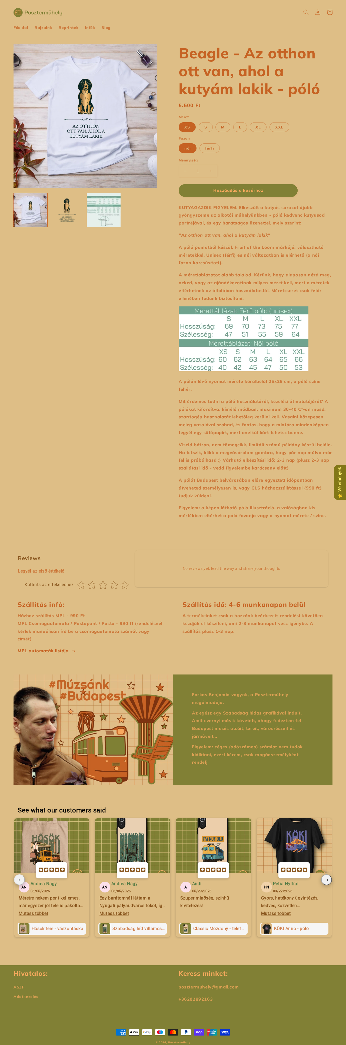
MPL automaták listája (43, 650)
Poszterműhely (179, 1042)
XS (187, 127)
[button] (306, 12)
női (187, 148)
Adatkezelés (26, 996)
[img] (52, 870)
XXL (279, 127)
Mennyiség (188, 160)
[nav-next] (326, 879)
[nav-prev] (19, 879)
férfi (209, 148)
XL (258, 127)
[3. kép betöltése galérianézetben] (104, 210)
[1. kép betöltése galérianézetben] (30, 210)
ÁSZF (19, 987)
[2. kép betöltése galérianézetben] (67, 210)
